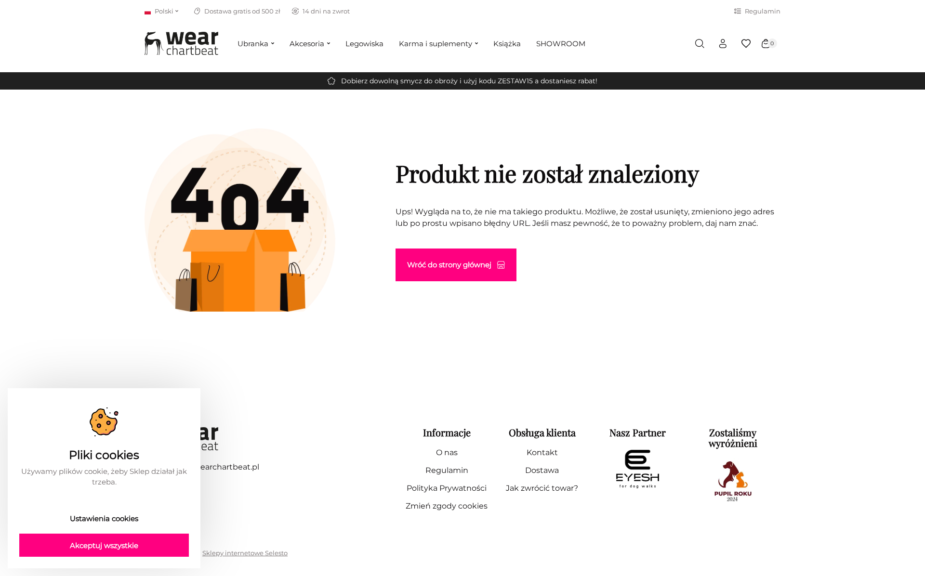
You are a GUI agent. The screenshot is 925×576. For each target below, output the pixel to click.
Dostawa (542, 470)
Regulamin (762, 11)
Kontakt (542, 452)
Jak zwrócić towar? (542, 488)
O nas (447, 452)
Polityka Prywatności (447, 488)
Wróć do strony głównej (449, 264)
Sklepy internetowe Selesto (245, 553)
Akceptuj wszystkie (104, 545)
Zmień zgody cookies (447, 506)
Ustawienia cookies (104, 518)
